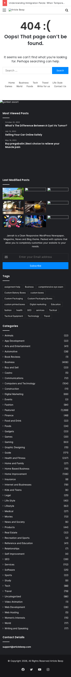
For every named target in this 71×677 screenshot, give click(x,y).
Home (11, 82)
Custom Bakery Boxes (15, 292)
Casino (8, 372)
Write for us (43, 86)
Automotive (11, 351)
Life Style (58, 82)
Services (9, 564)
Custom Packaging (13, 298)
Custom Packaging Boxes (40, 298)
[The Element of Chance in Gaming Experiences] (13, 221)
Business (24, 82)
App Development (14, 340)
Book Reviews (12, 356)
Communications (14, 378)
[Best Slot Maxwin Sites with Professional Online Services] (57, 194)
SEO (29, 310)
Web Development (15, 607)
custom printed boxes (14, 304)
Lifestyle (9, 506)
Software (10, 569)
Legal (8, 495)
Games (8, 86)
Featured (9, 410)
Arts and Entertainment (17, 346)
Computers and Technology (20, 383)
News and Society (15, 522)
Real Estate (11, 532)
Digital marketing (38, 304)
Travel (45, 82)
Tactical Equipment (13, 316)
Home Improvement (16, 474)
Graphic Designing (15, 447)
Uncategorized (13, 596)
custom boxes (37, 292)
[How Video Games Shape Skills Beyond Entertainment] (35, 221)
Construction (12, 388)
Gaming (9, 442)
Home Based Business (17, 468)
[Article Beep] (16, 10)
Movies (9, 516)
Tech (35, 82)
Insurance (10, 479)
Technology (33, 316)
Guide (8, 452)
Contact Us (60, 86)
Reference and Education (19, 543)
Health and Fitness (15, 458)
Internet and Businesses (18, 484)
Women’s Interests (15, 617)
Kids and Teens (13, 490)
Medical (9, 511)
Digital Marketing (14, 394)
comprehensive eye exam (50, 287)
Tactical (53, 310)
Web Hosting (12, 612)
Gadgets (9, 431)
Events (8, 399)
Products (10, 527)
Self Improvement (14, 553)
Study (8, 580)
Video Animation (14, 601)
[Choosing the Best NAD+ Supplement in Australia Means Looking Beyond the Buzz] (35, 194)
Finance (9, 415)
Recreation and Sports (17, 537)
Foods (30, 86)
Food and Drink (13, 420)
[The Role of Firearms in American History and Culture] (57, 221)
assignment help (12, 287)
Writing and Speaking (16, 628)
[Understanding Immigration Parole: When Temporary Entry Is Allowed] (13, 207)
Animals (9, 335)
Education (56, 304)
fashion (8, 310)
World (19, 86)
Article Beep (56, 660)
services (40, 310)
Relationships (12, 548)
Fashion (9, 404)
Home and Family (14, 463)
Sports (8, 575)
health (19, 310)
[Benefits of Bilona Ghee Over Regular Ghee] (35, 207)
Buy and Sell (11, 367)
